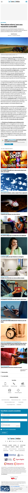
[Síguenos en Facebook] (6, 441)
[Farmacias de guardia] (18, 391)
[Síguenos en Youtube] (10, 441)
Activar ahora (8, 144)
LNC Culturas (3, 22)
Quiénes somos (5, 450)
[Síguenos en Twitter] (8, 441)
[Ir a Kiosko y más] (18, 441)
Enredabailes (20, 402)
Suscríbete (4, 432)
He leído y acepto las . (9, 429)
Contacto (11, 450)
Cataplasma (19, 404)
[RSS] (22, 441)
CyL (18, 445)
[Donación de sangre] (14, 384)
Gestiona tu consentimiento (20, 450)
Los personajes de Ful (11, 404)
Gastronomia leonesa (5, 399)
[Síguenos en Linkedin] (14, 441)
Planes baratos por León (15, 399)
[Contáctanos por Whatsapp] (16, 441)
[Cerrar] (26, 487)
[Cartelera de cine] (22, 384)
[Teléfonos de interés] (5, 384)
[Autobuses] (9, 391)
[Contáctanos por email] (20, 441)
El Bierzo (10, 445)
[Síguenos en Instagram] (12, 441)
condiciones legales (12, 429)
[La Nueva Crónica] (13, 439)
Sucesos (14, 445)
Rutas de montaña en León (10, 402)
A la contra (24, 399)
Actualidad (5, 445)
